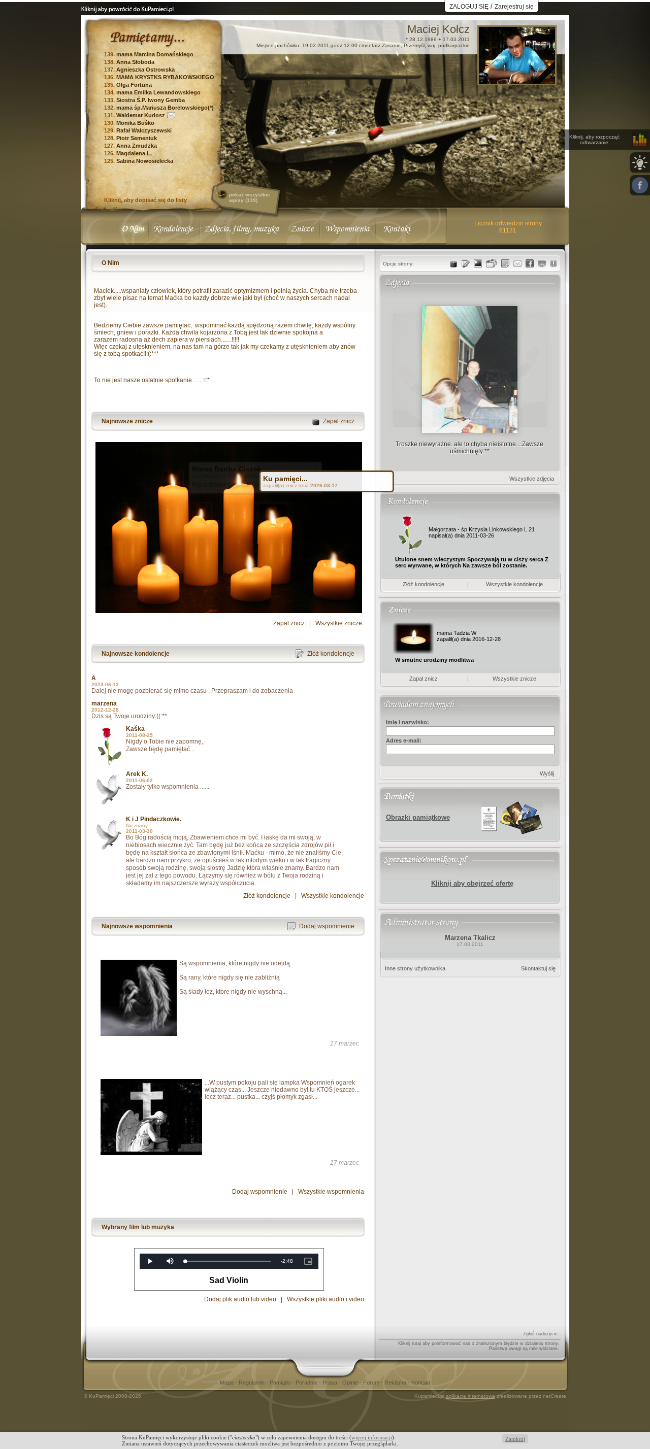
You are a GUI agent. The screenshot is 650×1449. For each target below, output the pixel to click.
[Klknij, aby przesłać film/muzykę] (491, 263)
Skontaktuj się (538, 968)
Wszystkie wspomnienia (331, 1191)
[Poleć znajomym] (530, 263)
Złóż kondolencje (266, 895)
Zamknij (515, 1439)
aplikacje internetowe (470, 1396)
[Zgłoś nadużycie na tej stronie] (553, 263)
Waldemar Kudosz (140, 115)
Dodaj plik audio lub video (240, 1299)
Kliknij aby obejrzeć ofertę (472, 883)
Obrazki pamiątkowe (418, 817)
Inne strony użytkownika (415, 968)
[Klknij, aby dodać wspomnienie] (505, 263)
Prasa (330, 1382)
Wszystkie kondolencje (332, 895)
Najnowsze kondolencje (136, 653)
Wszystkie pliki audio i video (325, 1299)
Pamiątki (281, 1382)
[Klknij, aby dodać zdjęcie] (478, 263)
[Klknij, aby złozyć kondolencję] (466, 263)
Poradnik (307, 1382)
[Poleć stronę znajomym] (640, 185)
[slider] (228, 1261)
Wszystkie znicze (338, 623)
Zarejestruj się (514, 6)
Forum (372, 1382)
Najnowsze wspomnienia (137, 926)
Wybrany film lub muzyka (138, 1227)
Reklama (396, 1382)
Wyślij (547, 773)
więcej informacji (371, 1437)
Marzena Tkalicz (470, 937)
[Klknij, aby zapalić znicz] (453, 263)
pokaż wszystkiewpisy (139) (249, 197)
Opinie (351, 1382)
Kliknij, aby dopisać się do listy (145, 200)
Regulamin (252, 1382)
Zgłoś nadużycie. (541, 1333)
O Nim (110, 262)
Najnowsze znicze (127, 421)
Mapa (227, 1382)
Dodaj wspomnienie (259, 1191)
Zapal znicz (289, 623)
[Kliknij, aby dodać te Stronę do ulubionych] (542, 263)
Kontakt (420, 1382)
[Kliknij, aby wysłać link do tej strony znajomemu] (517, 263)
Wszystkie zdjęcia (531, 479)
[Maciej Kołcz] (517, 81)
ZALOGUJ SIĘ (469, 6)
